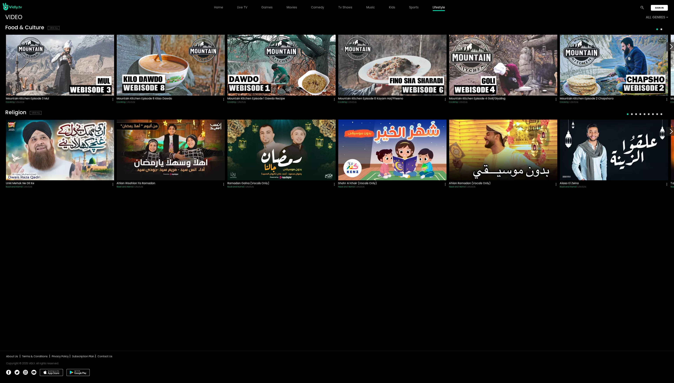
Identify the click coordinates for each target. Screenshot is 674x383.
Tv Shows (345, 7)
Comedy (317, 7)
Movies (292, 7)
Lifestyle (439, 7)
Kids (392, 7)
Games (267, 7)
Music (370, 7)
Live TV (242, 7)
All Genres (655, 17)
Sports (414, 7)
